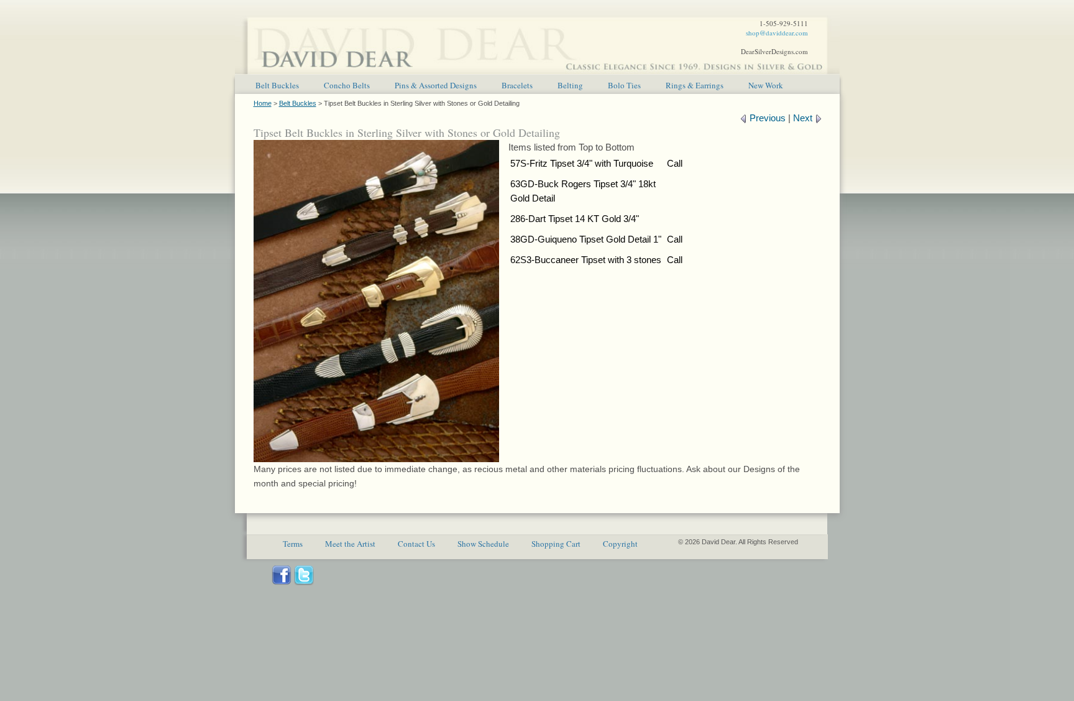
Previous (766, 118)
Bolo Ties (624, 85)
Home (263, 103)
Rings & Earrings (694, 85)
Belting (570, 85)
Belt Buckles (277, 85)
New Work (765, 85)
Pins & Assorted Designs (436, 85)
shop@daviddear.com (777, 32)
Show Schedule (483, 543)
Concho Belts (347, 85)
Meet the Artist (350, 543)
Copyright (620, 543)
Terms (293, 543)
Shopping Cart (556, 543)
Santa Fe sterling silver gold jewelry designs (537, 37)
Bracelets (517, 85)
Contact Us (416, 543)
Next (804, 118)
